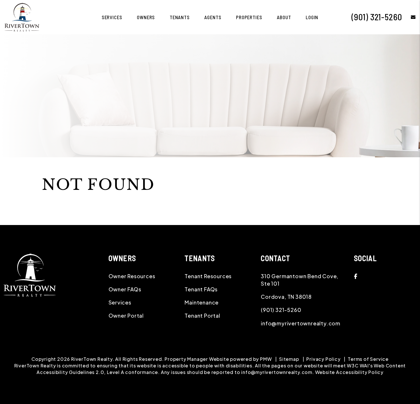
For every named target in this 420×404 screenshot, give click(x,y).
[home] (21, 16)
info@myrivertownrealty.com (300, 323)
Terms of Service (368, 359)
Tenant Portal (202, 315)
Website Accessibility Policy (349, 372)
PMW (266, 359)
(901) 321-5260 (376, 17)
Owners (146, 17)
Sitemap (289, 359)
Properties (249, 17)
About (284, 17)
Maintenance (202, 302)
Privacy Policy (323, 359)
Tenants (180, 17)
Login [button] (312, 17)
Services (112, 17)
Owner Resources (132, 276)
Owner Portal (126, 315)
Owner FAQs (125, 289)
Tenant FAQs (201, 289)
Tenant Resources (208, 276)
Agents (212, 17)
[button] (409, 17)
